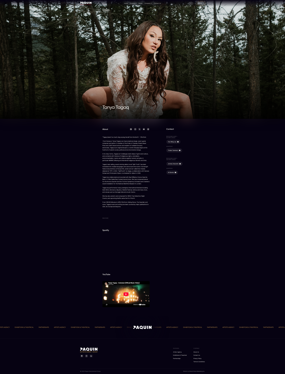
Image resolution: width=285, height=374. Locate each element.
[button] (133, 3)
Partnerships (20, 327)
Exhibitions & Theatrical (56, 327)
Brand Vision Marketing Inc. (197, 371)
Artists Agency (36, 327)
